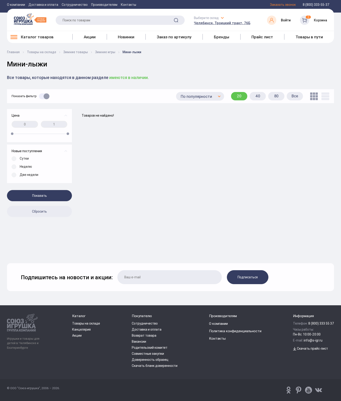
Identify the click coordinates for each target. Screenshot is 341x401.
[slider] (12, 133)
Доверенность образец (150, 360)
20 (239, 96)
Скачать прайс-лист (312, 348)
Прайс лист (262, 36)
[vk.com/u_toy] (318, 390)
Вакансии (139, 341)
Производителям (104, 5)
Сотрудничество (75, 5)
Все (295, 96)
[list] (324, 96)
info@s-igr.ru (313, 340)
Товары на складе (86, 323)
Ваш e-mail (8, 251)
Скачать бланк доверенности (154, 366)
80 (276, 96)
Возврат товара (144, 335)
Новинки (126, 36)
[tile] (313, 96)
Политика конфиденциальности (235, 331)
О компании (16, 5)
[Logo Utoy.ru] (30, 19)
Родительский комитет (149, 347)
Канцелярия (81, 329)
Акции (90, 36)
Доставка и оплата (43, 5)
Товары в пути (309, 36)
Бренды (221, 36)
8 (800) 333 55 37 (321, 323)
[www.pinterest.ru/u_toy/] (288, 390)
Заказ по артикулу (174, 36)
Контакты (128, 5)
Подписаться (248, 277)
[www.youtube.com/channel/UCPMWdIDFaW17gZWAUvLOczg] (308, 390)
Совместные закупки (148, 353)
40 (257, 96)
